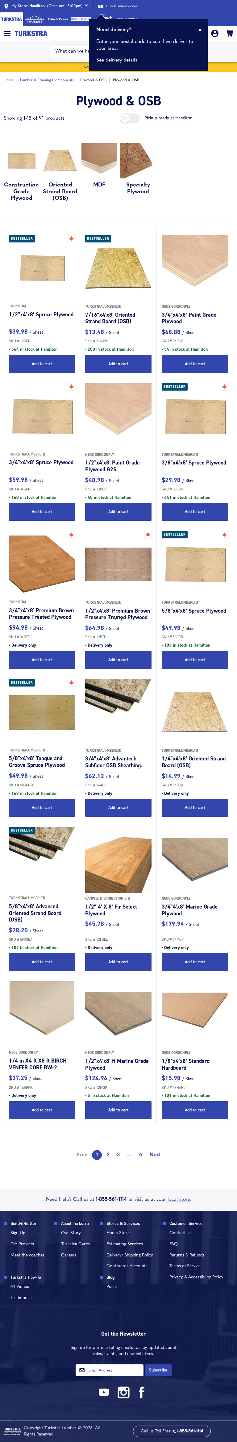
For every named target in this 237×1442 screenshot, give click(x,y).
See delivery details (116, 60)
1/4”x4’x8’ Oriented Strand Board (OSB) (194, 762)
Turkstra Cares (75, 1244)
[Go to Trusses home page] (34, 19)
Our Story (71, 1233)
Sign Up (17, 1233)
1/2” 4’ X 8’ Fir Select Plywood (111, 910)
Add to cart (42, 364)
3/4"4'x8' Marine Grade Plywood (190, 910)
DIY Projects (22, 1244)
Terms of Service (185, 1266)
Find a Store (118, 1233)
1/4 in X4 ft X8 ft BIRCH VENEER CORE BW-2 (38, 1064)
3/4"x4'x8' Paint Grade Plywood (189, 318)
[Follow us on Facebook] (142, 1397)
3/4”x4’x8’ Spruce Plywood (41, 462)
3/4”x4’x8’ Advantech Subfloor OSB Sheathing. (113, 762)
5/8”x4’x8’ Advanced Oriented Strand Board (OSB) (35, 913)
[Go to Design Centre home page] (81, 19)
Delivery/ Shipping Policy (129, 1255)
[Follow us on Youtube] (105, 1397)
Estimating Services (124, 1244)
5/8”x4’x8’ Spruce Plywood (194, 610)
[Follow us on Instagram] (123, 1397)
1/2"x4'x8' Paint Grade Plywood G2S (112, 466)
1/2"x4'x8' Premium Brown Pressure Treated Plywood (117, 614)
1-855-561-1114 (111, 1199)
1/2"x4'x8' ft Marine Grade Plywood (117, 1064)
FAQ (173, 1244)
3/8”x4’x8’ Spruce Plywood (194, 462)
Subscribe (158, 1370)
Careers (69, 1255)
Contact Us (180, 1233)
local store (179, 1199)
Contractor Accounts (127, 1266)
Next (155, 1155)
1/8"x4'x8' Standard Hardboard (186, 1064)
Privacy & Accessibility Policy (196, 1277)
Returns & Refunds (187, 1255)
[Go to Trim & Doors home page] (57, 19)
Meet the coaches (27, 1255)
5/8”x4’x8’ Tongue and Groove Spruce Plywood (37, 762)
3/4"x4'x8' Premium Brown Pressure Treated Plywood (41, 614)
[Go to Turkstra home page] (11, 19)
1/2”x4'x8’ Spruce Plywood (41, 314)
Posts (111, 1287)
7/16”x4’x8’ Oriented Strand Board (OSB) (110, 318)
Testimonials (21, 1298)
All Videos (19, 1287)
